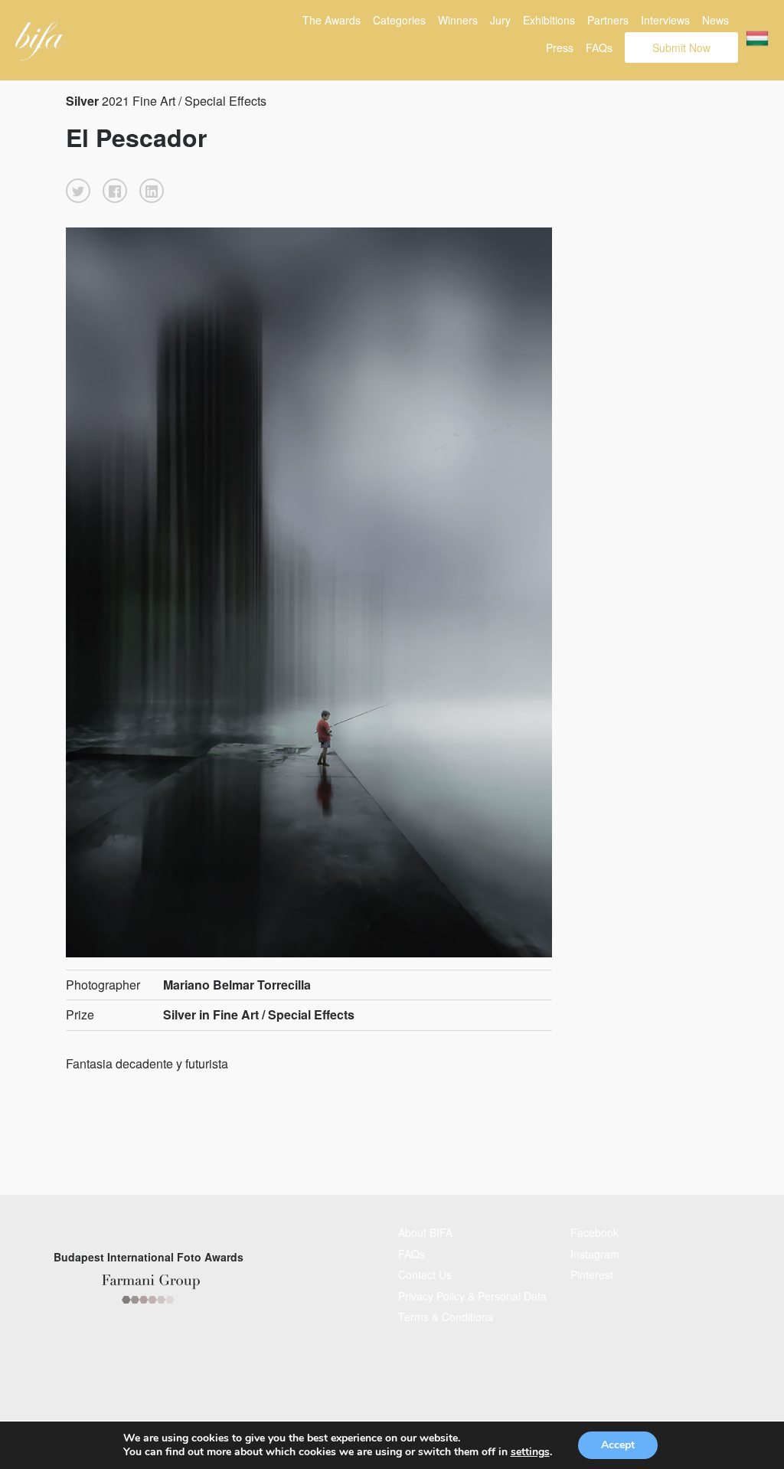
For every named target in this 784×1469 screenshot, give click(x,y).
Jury (500, 20)
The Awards (331, 20)
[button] (78, 190)
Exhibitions (549, 20)
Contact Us (425, 1274)
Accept (618, 1445)
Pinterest (591, 1274)
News (715, 20)
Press (559, 47)
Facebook (594, 1232)
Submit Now (681, 47)
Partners (608, 20)
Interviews (665, 20)
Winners (458, 20)
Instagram (594, 1253)
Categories (399, 20)
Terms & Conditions (445, 1316)
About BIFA (425, 1232)
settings (530, 1452)
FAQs (599, 47)
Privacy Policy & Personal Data (472, 1296)
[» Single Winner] (40, 41)
